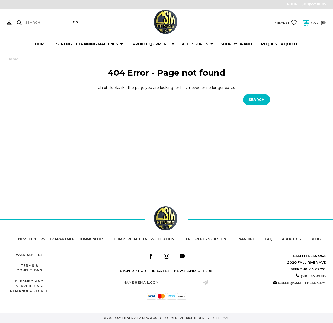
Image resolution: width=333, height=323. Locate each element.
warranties (29, 254)
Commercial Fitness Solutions (145, 239)
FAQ (268, 239)
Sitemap (222, 318)
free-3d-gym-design (206, 239)
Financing (245, 239)
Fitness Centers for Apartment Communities (58, 239)
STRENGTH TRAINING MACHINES (87, 44)
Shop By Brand (236, 44)
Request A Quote (279, 44)
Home (41, 44)
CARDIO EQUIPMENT (149, 44)
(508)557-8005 (313, 4)
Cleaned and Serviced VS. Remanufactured (29, 286)
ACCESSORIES (195, 44)
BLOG (315, 239)
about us (291, 239)
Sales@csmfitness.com (302, 283)
